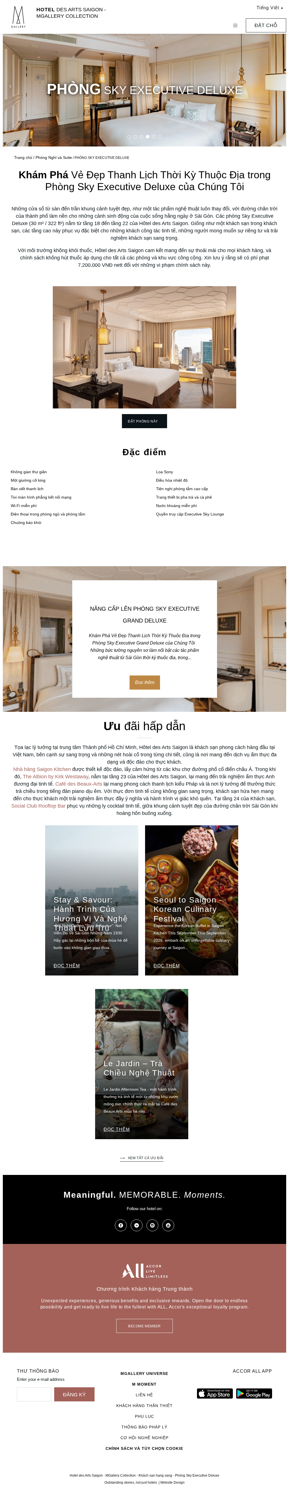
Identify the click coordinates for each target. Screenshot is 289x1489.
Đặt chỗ (266, 25)
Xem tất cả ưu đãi (145, 1158)
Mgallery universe (144, 1373)
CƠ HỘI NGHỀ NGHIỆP (144, 1437)
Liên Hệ (144, 1395)
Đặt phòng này (143, 421)
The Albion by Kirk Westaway (55, 776)
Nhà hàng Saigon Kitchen (42, 769)
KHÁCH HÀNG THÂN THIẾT (144, 1405)
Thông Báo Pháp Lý (144, 1427)
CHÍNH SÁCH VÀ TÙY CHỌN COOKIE (144, 1448)
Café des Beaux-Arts (78, 784)
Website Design (172, 1482)
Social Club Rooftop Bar (38, 806)
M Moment (144, 1384)
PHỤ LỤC (144, 1416)
